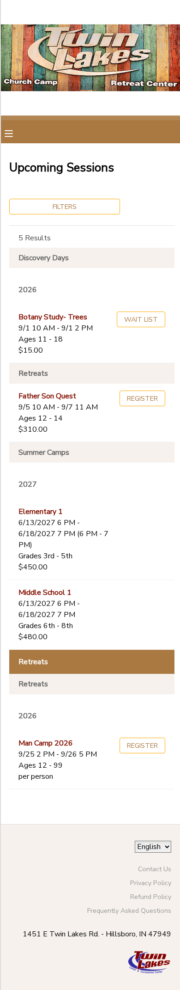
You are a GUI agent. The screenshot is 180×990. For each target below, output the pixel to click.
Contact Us (154, 869)
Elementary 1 (40, 512)
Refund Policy (150, 896)
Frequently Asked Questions (129, 910)
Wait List (141, 319)
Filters (65, 206)
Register (142, 398)
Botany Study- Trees (52, 317)
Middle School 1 (45, 592)
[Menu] (16, 132)
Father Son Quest (47, 396)
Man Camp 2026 (45, 743)
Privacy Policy (150, 882)
